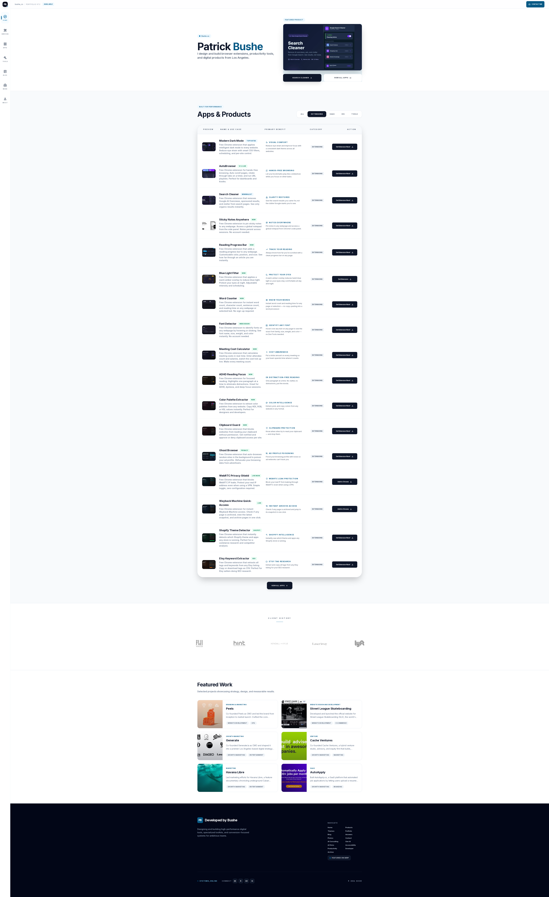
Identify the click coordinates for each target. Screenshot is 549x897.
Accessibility (350, 845)
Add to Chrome (345, 482)
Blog (329, 834)
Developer (349, 849)
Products (349, 827)
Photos (330, 838)
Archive (331, 852)
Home (330, 827)
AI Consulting (333, 841)
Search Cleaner (302, 78)
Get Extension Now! (344, 147)
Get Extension (344, 279)
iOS (343, 114)
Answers (348, 834)
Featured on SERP (340, 858)
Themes (331, 831)
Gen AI (348, 841)
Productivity (332, 849)
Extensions (317, 114)
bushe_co (19, 4)
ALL (302, 114)
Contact (348, 838)
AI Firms (331, 845)
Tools (354, 114)
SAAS (332, 114)
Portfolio (348, 831)
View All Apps (343, 78)
